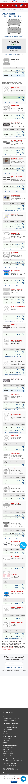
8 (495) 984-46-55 (11, 763)
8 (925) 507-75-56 (11, 765)
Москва (5, 1)
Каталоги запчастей (8, 726)
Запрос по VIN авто (8, 753)
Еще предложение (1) (14, 155)
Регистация (6, 749)
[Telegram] (16, 6)
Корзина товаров (7, 755)
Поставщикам (6, 738)
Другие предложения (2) (14, 191)
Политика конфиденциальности (11, 718)
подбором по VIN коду (7, 647)
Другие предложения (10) (14, 249)
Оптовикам (6, 740)
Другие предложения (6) (14, 136)
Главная (4, 9)
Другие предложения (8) (14, 267)
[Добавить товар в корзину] (23, 70)
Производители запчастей (10, 727)
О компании (6, 715)
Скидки (5, 742)
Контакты (5, 716)
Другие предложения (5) (14, 173)
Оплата (5, 731)
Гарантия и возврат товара (10, 720)
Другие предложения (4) (14, 102)
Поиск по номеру (7, 729)
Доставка (5, 733)
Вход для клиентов (8, 747)
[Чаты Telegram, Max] (23, 779)
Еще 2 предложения (14, 54)
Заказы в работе (7, 751)
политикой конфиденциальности (18, 672)
